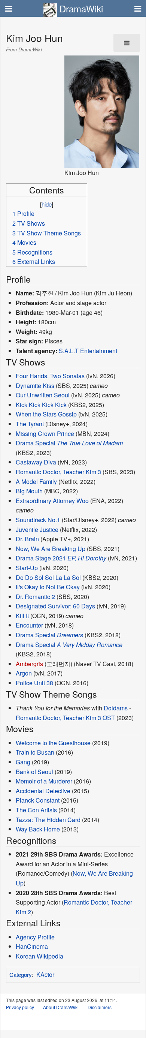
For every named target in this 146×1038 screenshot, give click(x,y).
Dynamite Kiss (35, 385)
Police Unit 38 (34, 683)
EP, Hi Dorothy (86, 558)
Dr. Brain (27, 539)
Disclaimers (100, 1007)
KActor (45, 974)
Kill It (22, 615)
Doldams (116, 708)
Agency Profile (35, 937)
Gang (23, 762)
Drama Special (35, 443)
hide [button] (47, 204)
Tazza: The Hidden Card (48, 819)
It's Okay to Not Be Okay (48, 587)
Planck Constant (38, 800)
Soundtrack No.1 (38, 519)
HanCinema (32, 946)
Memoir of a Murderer (44, 781)
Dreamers (70, 635)
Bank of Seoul (34, 771)
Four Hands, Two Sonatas (50, 375)
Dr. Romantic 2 (35, 596)
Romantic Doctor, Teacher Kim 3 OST (65, 717)
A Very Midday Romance (89, 644)
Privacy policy (20, 1007)
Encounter (29, 625)
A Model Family (36, 481)
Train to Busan (35, 752)
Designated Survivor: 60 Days (55, 606)
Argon (24, 673)
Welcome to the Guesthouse (53, 742)
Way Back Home (38, 829)
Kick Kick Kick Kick (41, 404)
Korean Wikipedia (39, 956)
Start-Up (27, 567)
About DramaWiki (61, 1007)
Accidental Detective (43, 790)
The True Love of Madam (90, 443)
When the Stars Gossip (46, 414)
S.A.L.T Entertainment (88, 350)
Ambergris (29, 663)
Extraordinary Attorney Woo (52, 500)
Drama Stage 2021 (41, 558)
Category (20, 974)
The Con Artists (36, 810)
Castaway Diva (36, 462)
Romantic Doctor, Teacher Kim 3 (58, 471)
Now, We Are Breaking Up (50, 548)
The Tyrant (30, 423)
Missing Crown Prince (45, 433)
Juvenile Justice (37, 529)
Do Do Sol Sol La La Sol (48, 577)
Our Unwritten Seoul (43, 395)
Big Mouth (29, 491)
